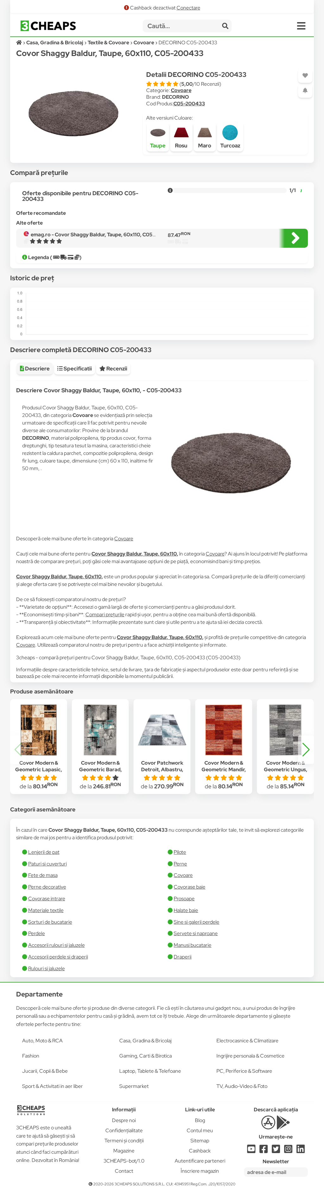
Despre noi (124, 1120)
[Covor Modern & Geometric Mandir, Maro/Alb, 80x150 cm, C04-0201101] (223, 730)
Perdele (36, 933)
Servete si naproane (196, 933)
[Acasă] (19, 42)
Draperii (182, 956)
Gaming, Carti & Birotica (145, 1055)
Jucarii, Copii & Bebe (45, 1071)
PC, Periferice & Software (244, 1071)
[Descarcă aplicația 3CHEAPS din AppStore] (268, 1126)
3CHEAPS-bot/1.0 (124, 1161)
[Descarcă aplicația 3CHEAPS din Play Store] (283, 1126)
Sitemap (199, 1140)
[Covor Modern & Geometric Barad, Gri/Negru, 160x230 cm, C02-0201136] (100, 730)
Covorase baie (189, 887)
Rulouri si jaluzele (46, 968)
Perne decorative (47, 887)
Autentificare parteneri (200, 1161)
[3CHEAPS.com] (48, 25)
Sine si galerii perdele (196, 922)
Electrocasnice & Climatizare (247, 1040)
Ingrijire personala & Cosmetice (250, 1055)
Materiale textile (46, 910)
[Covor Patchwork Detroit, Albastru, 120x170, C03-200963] (162, 730)
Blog (200, 1120)
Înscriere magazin (200, 1171)
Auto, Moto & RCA (42, 1040)
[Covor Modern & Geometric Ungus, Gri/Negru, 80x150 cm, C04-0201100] (285, 730)
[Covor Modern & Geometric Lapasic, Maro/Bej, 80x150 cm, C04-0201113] (38, 730)
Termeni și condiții (124, 1140)
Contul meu (200, 1130)
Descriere (37, 368)
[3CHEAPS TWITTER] (276, 1150)
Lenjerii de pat (43, 852)
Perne (180, 863)
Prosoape (184, 898)
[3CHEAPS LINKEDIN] (300, 1150)
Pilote (180, 852)
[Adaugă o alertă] (305, 91)
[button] (306, 750)
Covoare (181, 90)
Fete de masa (43, 875)
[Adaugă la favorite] (305, 76)
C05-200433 (189, 103)
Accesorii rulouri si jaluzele (56, 945)
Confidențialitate (124, 1130)
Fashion (30, 1055)
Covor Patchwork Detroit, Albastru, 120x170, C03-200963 (162, 769)
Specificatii (77, 368)
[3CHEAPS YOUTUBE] (251, 1150)
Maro (204, 145)
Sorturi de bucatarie (50, 922)
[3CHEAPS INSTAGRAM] (288, 1150)
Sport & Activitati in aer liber (52, 1086)
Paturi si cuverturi (47, 863)
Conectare (188, 7)
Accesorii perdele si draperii (58, 956)
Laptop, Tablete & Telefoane (150, 1071)
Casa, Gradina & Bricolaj (145, 1040)
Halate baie (186, 910)
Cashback (200, 1150)
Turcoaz (230, 145)
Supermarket (134, 1086)
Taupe (157, 145)
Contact (124, 1171)
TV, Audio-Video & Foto (241, 1086)
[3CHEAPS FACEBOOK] (263, 1150)
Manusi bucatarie (192, 945)
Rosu (181, 145)
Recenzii (116, 368)
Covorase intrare (46, 898)
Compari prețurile (104, 614)
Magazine (123, 1150)
